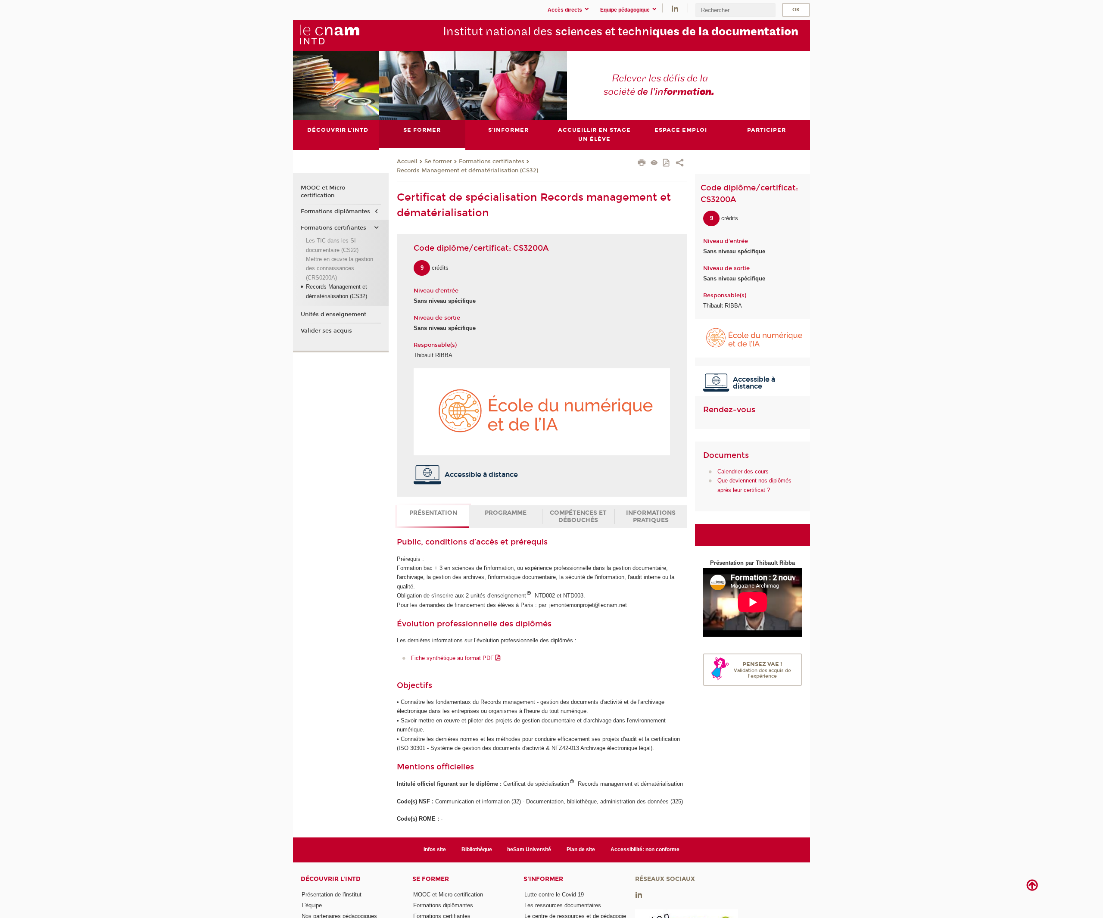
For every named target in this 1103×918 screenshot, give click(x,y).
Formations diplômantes (335, 211)
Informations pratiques (651, 516)
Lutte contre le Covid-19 (554, 894)
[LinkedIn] (675, 8)
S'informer (543, 879)
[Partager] (679, 163)
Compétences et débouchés (578, 516)
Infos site (435, 849)
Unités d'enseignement (333, 314)
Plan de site (581, 849)
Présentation (433, 513)
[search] (735, 10)
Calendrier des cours (743, 471)
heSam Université (529, 849)
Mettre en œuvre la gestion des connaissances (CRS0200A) (339, 268)
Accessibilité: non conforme (645, 849)
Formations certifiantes (491, 161)
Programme (506, 513)
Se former (438, 161)
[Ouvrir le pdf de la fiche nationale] (666, 163)
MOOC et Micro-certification (324, 191)
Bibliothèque (476, 849)
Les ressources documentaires (562, 905)
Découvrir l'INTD (331, 879)
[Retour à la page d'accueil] (329, 35)
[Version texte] (654, 163)
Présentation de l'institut (331, 894)
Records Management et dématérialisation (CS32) (467, 170)
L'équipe (312, 905)
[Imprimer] (641, 163)
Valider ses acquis (326, 330)
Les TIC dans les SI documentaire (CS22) (332, 245)
